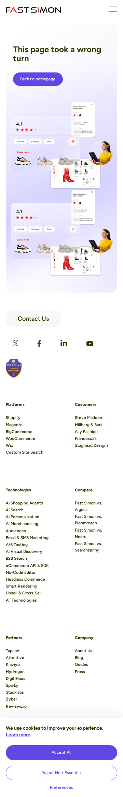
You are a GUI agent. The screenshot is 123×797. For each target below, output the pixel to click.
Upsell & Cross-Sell (24, 593)
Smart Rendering (21, 586)
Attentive (15, 657)
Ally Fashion (86, 431)
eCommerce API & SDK (27, 565)
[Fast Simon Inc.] (33, 9)
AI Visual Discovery (24, 551)
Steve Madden (88, 417)
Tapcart (13, 650)
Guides (81, 664)
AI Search (15, 510)
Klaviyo (13, 664)
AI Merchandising (22, 523)
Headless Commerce (25, 579)
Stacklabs (15, 692)
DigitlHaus (15, 678)
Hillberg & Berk (88, 424)
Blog (79, 657)
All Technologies (21, 600)
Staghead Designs (92, 445)
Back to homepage (38, 79)
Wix (9, 445)
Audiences (16, 530)
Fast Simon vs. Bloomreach (88, 519)
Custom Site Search (24, 452)
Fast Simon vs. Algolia (88, 506)
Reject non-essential (61, 772)
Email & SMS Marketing (27, 537)
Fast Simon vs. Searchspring (88, 547)
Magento (14, 424)
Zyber (11, 699)
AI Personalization (22, 516)
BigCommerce (19, 431)
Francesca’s (86, 438)
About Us (83, 650)
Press (80, 671)
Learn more (18, 735)
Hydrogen (15, 671)
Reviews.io (16, 706)
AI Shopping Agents (24, 503)
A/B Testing (17, 544)
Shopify (13, 417)
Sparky (12, 685)
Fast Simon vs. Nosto (88, 533)
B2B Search (16, 558)
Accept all (61, 752)
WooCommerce (20, 438)
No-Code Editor (21, 572)
